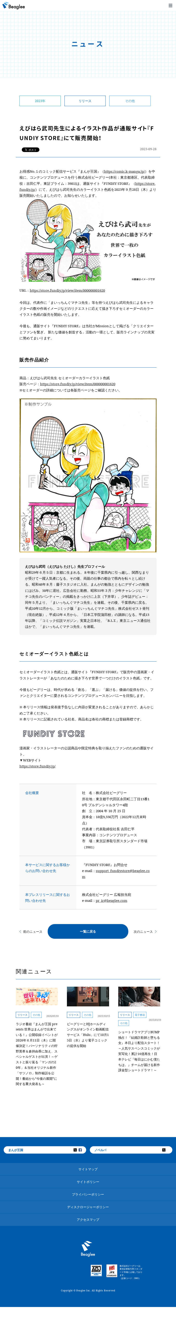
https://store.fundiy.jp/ (37, 766)
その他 (130, 101)
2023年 (40, 101)
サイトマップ (88, 1169)
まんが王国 (15, 1150)
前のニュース (32, 931)
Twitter (78, 1150)
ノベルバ (100, 1150)
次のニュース (143, 931)
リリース (85, 101)
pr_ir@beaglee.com (111, 900)
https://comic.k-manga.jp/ (124, 171)
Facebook (83, 1150)
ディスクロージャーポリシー (88, 1207)
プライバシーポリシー (88, 1194)
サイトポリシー (88, 1182)
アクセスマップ (88, 1219)
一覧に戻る (88, 931)
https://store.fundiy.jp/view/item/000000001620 (67, 290)
